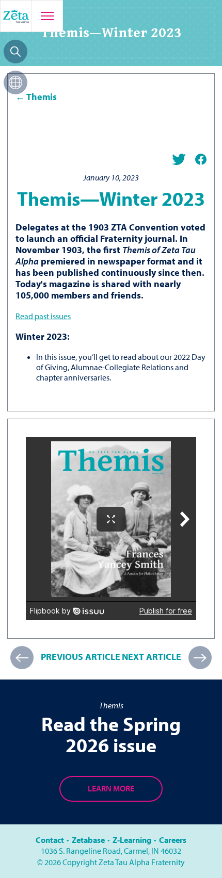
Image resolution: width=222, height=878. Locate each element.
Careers (172, 840)
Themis (41, 97)
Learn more (111, 788)
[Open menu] (46, 16)
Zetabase (88, 840)
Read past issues (43, 316)
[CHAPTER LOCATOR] (15, 82)
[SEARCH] (15, 51)
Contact (50, 840)
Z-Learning (132, 840)
